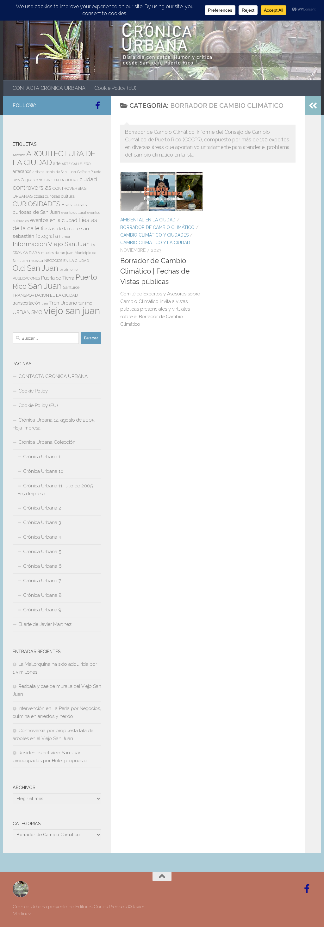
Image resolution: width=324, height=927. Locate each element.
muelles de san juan (57, 253)
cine (39, 180)
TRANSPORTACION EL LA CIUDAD (45, 295)
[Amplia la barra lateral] (313, 105)
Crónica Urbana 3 (42, 522)
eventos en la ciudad (53, 220)
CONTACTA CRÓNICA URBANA (48, 88)
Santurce (71, 287)
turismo (85, 303)
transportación (26, 303)
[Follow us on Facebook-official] (97, 105)
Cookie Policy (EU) (115, 88)
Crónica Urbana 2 (42, 508)
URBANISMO (27, 312)
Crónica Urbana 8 (42, 595)
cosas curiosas (47, 196)
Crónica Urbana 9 (42, 610)
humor (64, 236)
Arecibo (19, 155)
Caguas (27, 180)
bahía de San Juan (61, 172)
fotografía (46, 236)
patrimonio (68, 269)
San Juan (45, 286)
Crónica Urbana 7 (42, 581)
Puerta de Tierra (57, 278)
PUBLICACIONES (26, 278)
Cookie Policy (33, 391)
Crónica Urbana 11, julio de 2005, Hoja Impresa (55, 490)
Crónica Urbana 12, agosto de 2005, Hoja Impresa (54, 424)
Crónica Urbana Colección (47, 442)
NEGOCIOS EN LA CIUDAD (66, 260)
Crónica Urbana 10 (43, 471)
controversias (32, 187)
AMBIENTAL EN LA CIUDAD (148, 219)
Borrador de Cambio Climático (157, 227)
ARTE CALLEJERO (76, 164)
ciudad (88, 179)
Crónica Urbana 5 (42, 551)
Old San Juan (35, 268)
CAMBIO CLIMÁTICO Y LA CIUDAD (155, 242)
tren (44, 303)
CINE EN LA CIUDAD (61, 180)
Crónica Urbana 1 (41, 457)
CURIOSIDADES (36, 204)
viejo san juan (72, 310)
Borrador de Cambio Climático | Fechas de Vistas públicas (155, 271)
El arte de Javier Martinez (45, 624)
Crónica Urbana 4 (42, 537)
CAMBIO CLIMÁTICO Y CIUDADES (154, 235)
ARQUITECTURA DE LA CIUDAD (54, 158)
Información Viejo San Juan (51, 244)
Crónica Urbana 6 (42, 566)
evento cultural (73, 212)
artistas (38, 172)
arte (56, 163)
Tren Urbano (63, 303)
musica (36, 260)
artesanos (22, 171)
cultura (68, 196)
